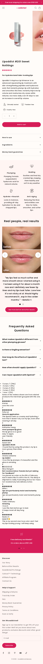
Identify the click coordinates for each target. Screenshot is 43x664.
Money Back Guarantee (12, 603)
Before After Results (10, 566)
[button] (7, 70)
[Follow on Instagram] (9, 653)
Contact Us (6, 581)
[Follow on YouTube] (20, 653)
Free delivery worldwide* (21, 539)
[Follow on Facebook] (3, 653)
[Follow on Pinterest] (15, 653)
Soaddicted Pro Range (11, 570)
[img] (7, 401)
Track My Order (8, 595)
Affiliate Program (9, 577)
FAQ (3, 599)
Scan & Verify (7, 614)
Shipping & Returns (10, 592)
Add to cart (21, 124)
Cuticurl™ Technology (11, 574)
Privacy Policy (7, 607)
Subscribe (9, 645)
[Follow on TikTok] (26, 653)
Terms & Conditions (10, 610)
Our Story (6, 563)
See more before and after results (21, 310)
